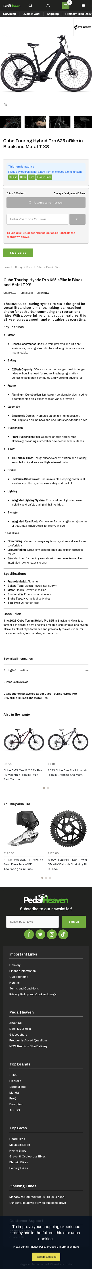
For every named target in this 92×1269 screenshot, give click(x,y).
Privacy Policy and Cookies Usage (32, 994)
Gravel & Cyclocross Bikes (27, 1156)
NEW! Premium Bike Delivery (28, 1046)
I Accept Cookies (46, 1257)
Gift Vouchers (18, 1034)
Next (84, 756)
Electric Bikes (18, 1162)
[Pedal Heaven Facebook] (29, 934)
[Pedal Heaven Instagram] (52, 934)
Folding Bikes (18, 1168)
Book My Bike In (20, 1029)
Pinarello (15, 1081)
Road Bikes (17, 1139)
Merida (14, 1092)
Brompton (16, 1104)
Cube (13, 1075)
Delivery (15, 965)
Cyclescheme (18, 977)
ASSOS (14, 1110)
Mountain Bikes (19, 1145)
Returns (14, 982)
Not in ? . (36, 228)
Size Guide (18, 253)
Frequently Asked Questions (28, 1040)
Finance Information (22, 971)
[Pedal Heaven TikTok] (63, 934)
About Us (15, 1023)
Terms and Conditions (24, 988)
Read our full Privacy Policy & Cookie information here (46, 1246)
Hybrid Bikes (17, 1150)
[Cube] (82, 27)
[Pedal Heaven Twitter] (40, 934)
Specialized (17, 1087)
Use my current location (48, 202)
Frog (12, 1098)
